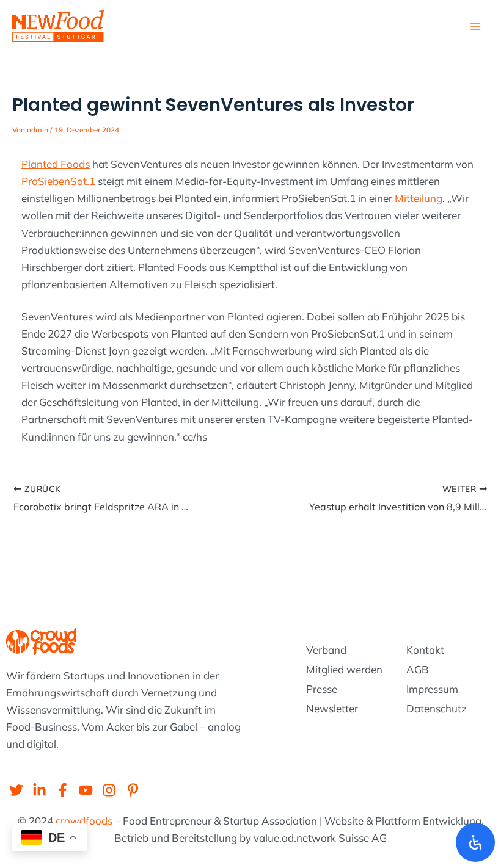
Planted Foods (55, 163)
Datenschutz (436, 708)
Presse (321, 688)
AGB (417, 669)
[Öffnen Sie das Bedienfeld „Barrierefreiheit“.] (475, 842)
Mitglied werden (344, 669)
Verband (326, 649)
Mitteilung (418, 198)
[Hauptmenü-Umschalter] (475, 26)
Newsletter (332, 708)
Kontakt (425, 649)
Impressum (432, 688)
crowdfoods (84, 820)
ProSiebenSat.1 (58, 181)
